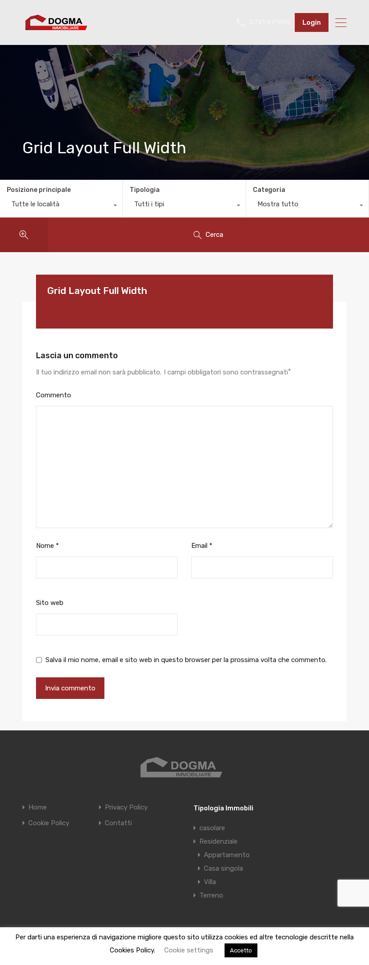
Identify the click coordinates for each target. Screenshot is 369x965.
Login (311, 22)
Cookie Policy (48, 823)
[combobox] (61, 206)
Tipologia (145, 190)
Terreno (211, 895)
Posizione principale (39, 190)
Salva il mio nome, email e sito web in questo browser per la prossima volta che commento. (186, 660)
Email (201, 546)
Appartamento (227, 855)
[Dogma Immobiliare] (56, 30)
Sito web (49, 603)
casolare (212, 828)
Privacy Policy (126, 807)
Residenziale (218, 841)
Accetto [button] (241, 950)
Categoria (269, 190)
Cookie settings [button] (188, 950)
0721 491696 (269, 22)
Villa (210, 882)
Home (37, 807)
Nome (47, 546)
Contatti (118, 823)
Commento (53, 395)
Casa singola (223, 868)
